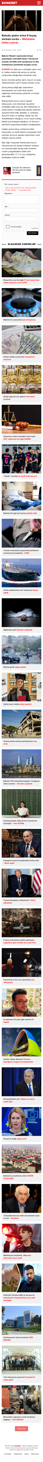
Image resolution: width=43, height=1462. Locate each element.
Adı (6, 206)
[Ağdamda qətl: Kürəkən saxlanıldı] (21, 612)
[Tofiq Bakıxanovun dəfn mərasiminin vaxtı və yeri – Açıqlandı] (21, 1198)
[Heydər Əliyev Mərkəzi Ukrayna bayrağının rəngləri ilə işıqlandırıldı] (21, 1042)
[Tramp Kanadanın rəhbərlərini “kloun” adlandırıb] (21, 883)
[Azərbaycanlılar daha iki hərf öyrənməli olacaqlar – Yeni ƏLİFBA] (21, 803)
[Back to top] (36, 1455)
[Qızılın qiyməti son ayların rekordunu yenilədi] (21, 379)
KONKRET (17, 1446)
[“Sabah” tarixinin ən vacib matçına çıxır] (21, 458)
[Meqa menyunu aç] (39, 3)
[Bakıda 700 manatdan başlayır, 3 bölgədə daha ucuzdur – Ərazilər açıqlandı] (21, 763)
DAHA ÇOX (21, 1428)
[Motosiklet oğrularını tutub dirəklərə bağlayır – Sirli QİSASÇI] (21, 1399)
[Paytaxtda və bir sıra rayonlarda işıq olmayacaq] (21, 962)
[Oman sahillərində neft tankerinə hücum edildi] (21, 572)
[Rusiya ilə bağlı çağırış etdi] (21, 1121)
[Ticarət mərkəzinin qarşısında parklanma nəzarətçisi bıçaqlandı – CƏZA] (21, 533)
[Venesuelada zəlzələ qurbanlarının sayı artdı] (21, 724)
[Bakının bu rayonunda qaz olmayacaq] (21, 302)
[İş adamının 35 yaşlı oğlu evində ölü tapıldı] (21, 1002)
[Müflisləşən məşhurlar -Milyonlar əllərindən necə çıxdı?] (21, 1238)
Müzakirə (8, 193)
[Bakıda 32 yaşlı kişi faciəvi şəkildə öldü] (21, 496)
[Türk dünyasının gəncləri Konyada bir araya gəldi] (21, 1360)
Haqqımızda (18, 1454)
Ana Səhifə (7, 1454)
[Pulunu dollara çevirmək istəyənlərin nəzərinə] (21, 339)
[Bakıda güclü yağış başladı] (21, 649)
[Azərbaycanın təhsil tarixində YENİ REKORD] (21, 1320)
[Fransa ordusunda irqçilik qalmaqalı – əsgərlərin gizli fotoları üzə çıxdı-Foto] (21, 922)
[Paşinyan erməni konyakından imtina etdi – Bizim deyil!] (21, 843)
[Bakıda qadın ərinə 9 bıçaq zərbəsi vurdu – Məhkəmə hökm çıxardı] (21, 20)
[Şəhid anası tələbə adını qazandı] (21, 687)
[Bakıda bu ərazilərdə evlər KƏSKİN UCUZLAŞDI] (21, 1158)
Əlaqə (27, 1454)
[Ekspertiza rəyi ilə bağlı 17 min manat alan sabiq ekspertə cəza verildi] (21, 262)
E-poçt (7, 215)
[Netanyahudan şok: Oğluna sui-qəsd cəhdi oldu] (21, 1081)
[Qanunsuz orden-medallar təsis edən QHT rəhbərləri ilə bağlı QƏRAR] (21, 419)
